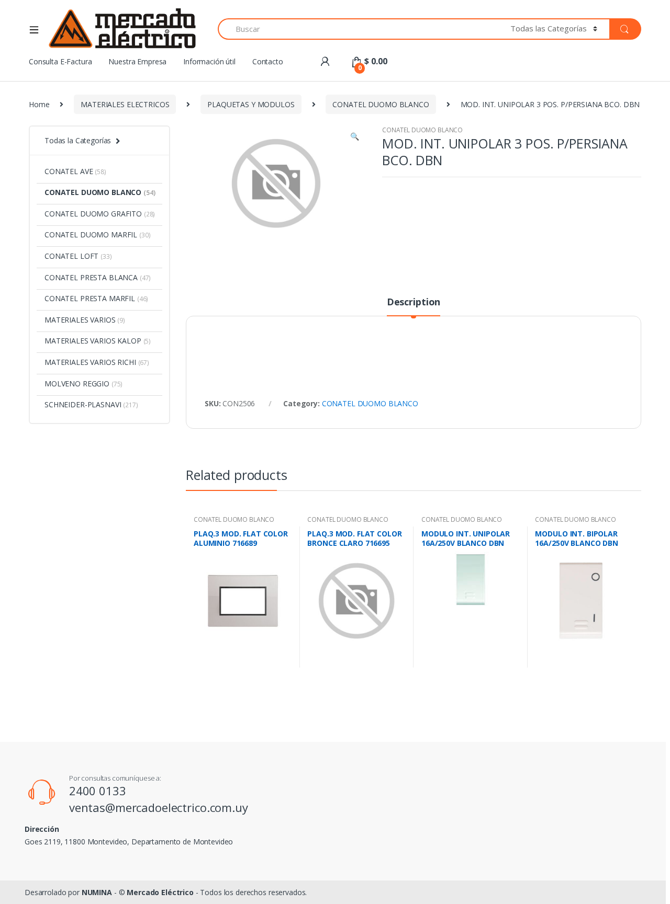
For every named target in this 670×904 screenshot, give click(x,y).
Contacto (267, 61)
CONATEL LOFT (78, 256)
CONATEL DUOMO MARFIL (97, 234)
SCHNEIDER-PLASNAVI (91, 404)
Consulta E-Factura (60, 61)
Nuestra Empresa (137, 61)
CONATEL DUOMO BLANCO (380, 104)
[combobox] (358, 29)
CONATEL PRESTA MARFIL (96, 298)
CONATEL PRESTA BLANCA (97, 277)
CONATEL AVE (75, 171)
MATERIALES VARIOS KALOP (97, 341)
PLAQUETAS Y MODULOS (250, 104)
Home (39, 104)
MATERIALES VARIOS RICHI (96, 362)
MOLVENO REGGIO (83, 383)
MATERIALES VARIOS (84, 320)
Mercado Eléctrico (160, 892)
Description (413, 302)
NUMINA (97, 892)
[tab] (413, 306)
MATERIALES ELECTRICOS (125, 104)
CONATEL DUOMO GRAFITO (99, 214)
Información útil (209, 61)
